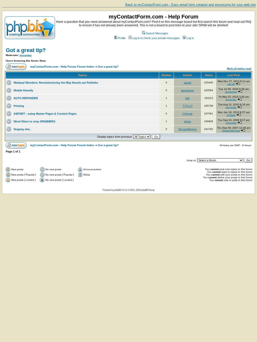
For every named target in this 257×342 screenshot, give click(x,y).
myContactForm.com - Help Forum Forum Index (62, 66)
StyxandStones (187, 129)
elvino (187, 121)
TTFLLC (187, 105)
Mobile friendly (23, 90)
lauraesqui (187, 90)
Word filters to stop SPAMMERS (34, 121)
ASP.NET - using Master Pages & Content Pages (45, 113)
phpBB (117, 190)
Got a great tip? (26, 50)
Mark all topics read (239, 68)
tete (187, 98)
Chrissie (187, 113)
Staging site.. (22, 129)
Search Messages (157, 33)
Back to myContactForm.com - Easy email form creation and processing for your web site (190, 5)
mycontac (26, 55)
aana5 (187, 82)
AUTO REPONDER (26, 98)
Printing (19, 105)
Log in (190, 38)
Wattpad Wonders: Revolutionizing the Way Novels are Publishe (56, 82)
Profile (121, 38)
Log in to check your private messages (156, 38)
